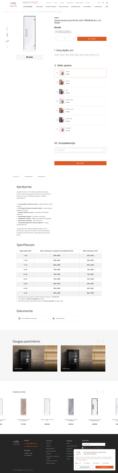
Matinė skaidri (69, 99)
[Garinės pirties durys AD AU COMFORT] (23, 407)
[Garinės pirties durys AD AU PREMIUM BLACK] (94, 407)
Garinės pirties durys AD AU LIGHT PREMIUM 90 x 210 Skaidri (49, 11)
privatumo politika (92, 447)
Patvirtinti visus (104, 467)
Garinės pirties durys (31, 11)
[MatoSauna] (13, 4)
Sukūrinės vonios (71, 451)
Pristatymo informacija (51, 461)
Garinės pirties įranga (51, 6)
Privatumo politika (50, 463)
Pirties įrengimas (70, 2)
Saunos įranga (39, 6)
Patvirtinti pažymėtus (85, 467)
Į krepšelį (93, 39)
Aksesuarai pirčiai (71, 453)
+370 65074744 (33, 2)
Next (47, 33)
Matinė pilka (69, 118)
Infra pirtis (69, 448)
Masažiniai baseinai (75, 6)
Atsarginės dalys (98, 6)
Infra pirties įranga (63, 6)
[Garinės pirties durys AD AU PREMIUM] (71, 407)
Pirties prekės (28, 6)
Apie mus (56, 2)
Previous (12, 33)
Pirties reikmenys (87, 6)
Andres (56, 18)
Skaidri (67, 71)
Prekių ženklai (48, 2)
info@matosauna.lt (32, 446)
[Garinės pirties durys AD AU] (47, 407)
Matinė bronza (69, 109)
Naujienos (62, 2)
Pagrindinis (7, 11)
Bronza (68, 81)
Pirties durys (22, 11)
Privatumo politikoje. (82, 460)
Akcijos (106, 6)
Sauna (68, 443)
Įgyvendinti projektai (79, 2)
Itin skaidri (68, 128)
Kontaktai (88, 2)
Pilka (67, 90)
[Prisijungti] (103, 2)
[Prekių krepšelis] (107, 2)
